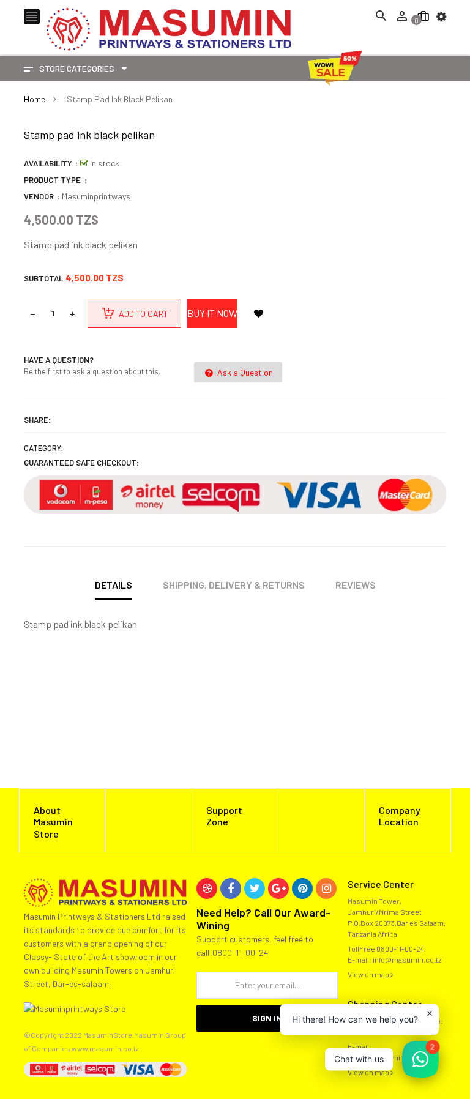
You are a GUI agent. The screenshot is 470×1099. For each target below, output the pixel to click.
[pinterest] (302, 888)
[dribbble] (206, 888)
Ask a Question (244, 372)
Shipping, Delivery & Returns (234, 584)
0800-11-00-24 (400, 948)
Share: (37, 420)
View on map (369, 974)
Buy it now (212, 313)
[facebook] (230, 888)
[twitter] (254, 888)
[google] (278, 888)
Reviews (355, 584)
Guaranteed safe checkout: (81, 463)
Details (113, 584)
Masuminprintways (96, 196)
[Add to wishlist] (258, 313)
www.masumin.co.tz (105, 1048)
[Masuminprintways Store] (105, 891)
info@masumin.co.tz (407, 959)
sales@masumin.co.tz (385, 1057)
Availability (48, 163)
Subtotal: (44, 278)
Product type (52, 180)
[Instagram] (326, 888)
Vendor (39, 196)
